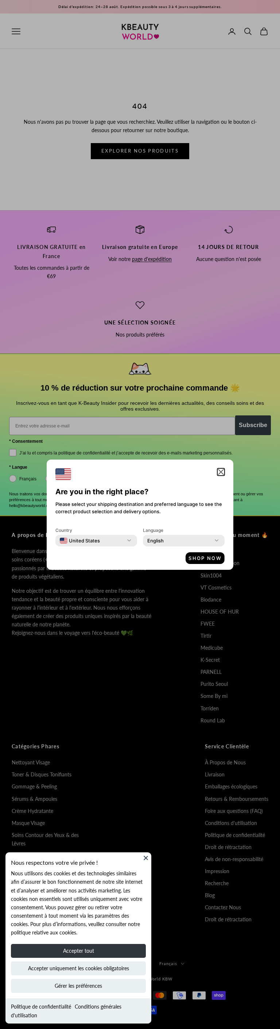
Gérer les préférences (78, 986)
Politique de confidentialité (41, 1006)
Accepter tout (78, 951)
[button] (221, 472)
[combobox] (80, 540)
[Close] (145, 857)
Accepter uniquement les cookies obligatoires (78, 968)
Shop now (205, 558)
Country (63, 530)
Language (153, 530)
